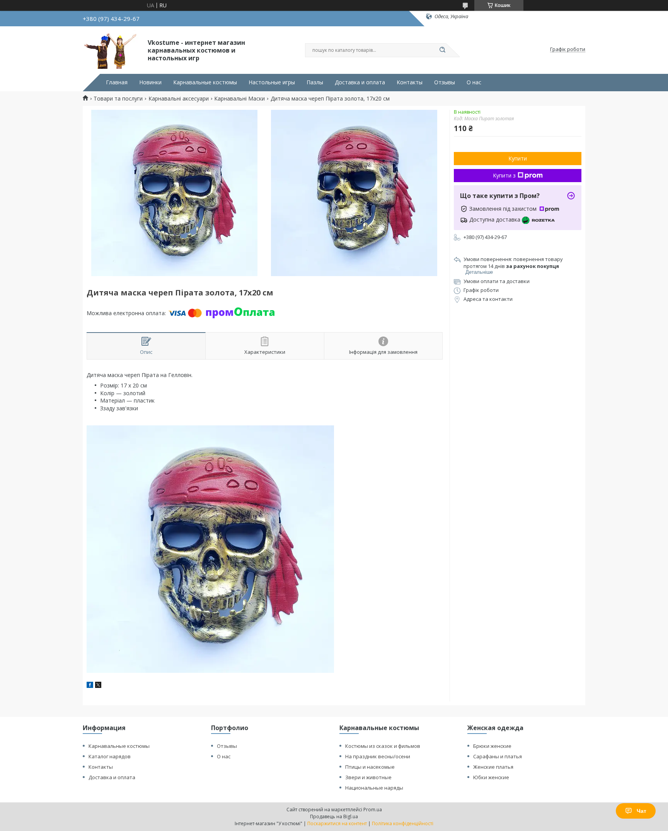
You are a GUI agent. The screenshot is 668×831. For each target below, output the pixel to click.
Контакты (410, 82)
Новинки (150, 82)
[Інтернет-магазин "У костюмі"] (112, 49)
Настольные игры (272, 82)
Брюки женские (492, 745)
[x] (98, 685)
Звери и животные (368, 777)
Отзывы (444, 82)
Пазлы (315, 82)
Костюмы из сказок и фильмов (382, 745)
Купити (517, 158)
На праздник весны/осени (377, 756)
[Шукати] (442, 50)
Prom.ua (372, 809)
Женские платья (493, 766)
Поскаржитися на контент (337, 823)
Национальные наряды (374, 787)
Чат (641, 811)
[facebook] (90, 685)
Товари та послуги (118, 98)
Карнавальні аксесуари (178, 98)
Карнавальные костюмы (205, 82)
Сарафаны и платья (497, 756)
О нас (474, 82)
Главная (117, 82)
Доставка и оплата (360, 82)
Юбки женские (491, 777)
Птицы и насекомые (370, 766)
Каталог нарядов (110, 756)
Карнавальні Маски (239, 98)
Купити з (504, 175)
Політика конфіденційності (402, 823)
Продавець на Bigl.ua (334, 816)
